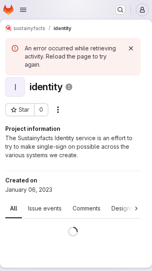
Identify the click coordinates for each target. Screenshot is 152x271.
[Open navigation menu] (23, 9)
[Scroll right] (132, 207)
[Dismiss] (131, 48)
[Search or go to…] (120, 10)
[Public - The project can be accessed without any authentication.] (69, 87)
